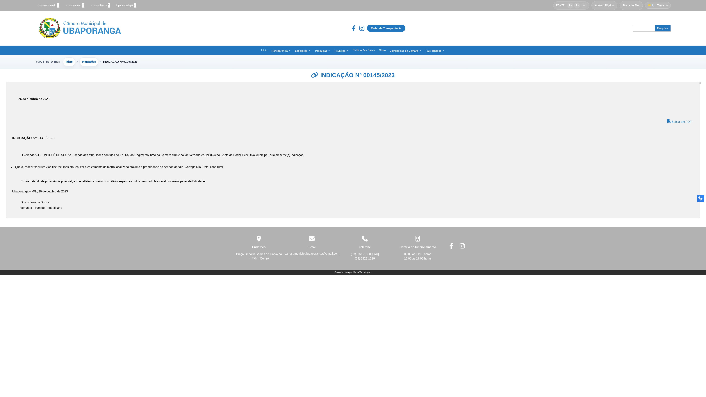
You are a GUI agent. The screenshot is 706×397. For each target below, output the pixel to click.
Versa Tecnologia (361, 272)
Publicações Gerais (364, 50)
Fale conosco (433, 50)
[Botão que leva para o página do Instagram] (361, 28)
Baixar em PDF (681, 121)
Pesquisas (321, 50)
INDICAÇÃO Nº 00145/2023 (357, 75)
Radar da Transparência (386, 28)
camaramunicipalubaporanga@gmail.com (312, 253)
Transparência (279, 50)
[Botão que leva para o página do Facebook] (355, 28)
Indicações (89, 61)
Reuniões (339, 50)
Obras (382, 50)
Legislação (301, 50)
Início (264, 50)
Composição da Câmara (404, 50)
